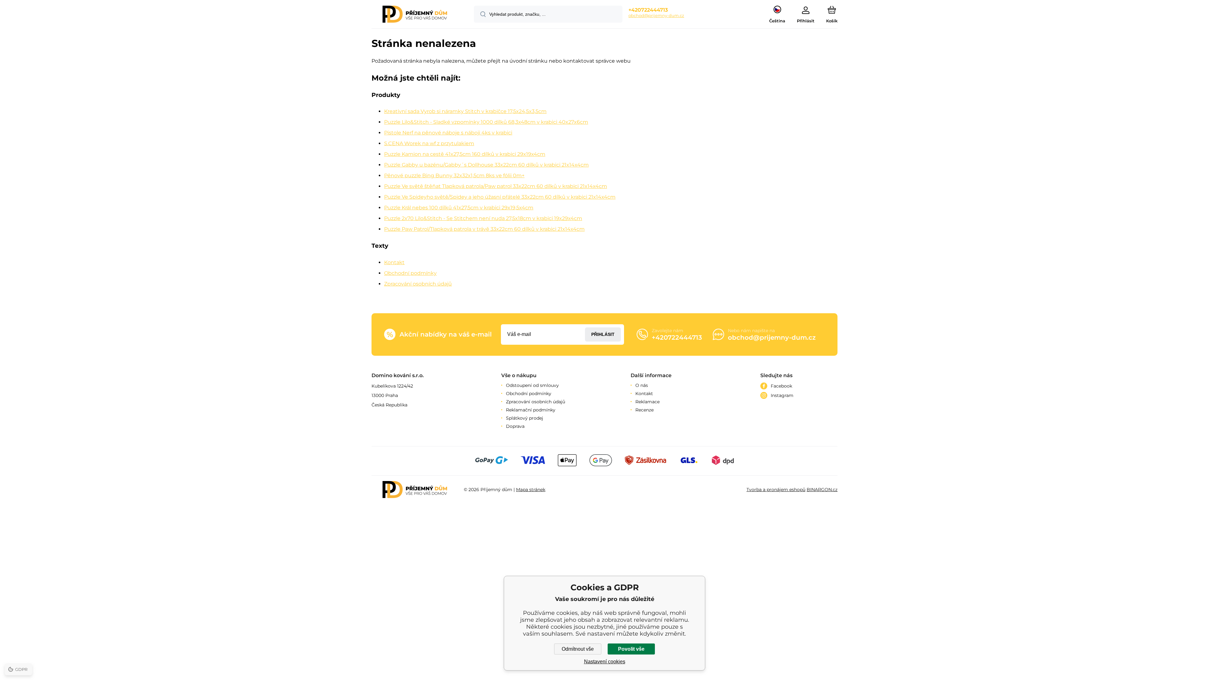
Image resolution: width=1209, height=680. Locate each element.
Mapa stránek (530, 489)
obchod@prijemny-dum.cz (656, 15)
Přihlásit (603, 334)
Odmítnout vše (578, 649)
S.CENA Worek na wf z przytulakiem (429, 143)
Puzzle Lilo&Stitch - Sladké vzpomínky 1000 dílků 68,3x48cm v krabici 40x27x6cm (486, 122)
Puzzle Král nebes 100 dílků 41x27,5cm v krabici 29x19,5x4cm (458, 208)
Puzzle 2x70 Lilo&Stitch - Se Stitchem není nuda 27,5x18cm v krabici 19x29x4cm (483, 218)
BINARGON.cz (822, 489)
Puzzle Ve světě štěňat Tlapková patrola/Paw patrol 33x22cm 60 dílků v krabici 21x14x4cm (495, 186)
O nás (641, 385)
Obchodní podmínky (410, 273)
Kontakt (394, 262)
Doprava (515, 426)
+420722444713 (648, 10)
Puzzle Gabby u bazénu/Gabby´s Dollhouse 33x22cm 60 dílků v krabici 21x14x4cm (486, 165)
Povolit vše (631, 649)
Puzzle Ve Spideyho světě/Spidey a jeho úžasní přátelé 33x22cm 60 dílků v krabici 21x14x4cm (500, 197)
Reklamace (647, 402)
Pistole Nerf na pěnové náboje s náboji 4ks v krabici (448, 133)
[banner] (415, 15)
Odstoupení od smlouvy (532, 385)
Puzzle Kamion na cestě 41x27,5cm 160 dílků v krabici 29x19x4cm (464, 154)
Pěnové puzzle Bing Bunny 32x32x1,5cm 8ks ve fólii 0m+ (454, 175)
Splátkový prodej (524, 418)
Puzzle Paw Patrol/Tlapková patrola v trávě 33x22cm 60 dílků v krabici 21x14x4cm (484, 229)
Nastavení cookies (604, 661)
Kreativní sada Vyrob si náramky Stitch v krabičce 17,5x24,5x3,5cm (465, 111)
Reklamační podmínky (530, 410)
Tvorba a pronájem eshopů (775, 489)
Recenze (644, 410)
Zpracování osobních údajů (418, 284)
